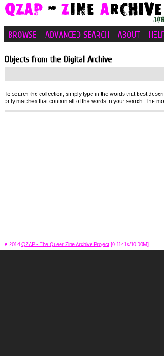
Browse (22, 34)
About (129, 34)
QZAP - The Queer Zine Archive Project (65, 244)
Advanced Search (77, 34)
